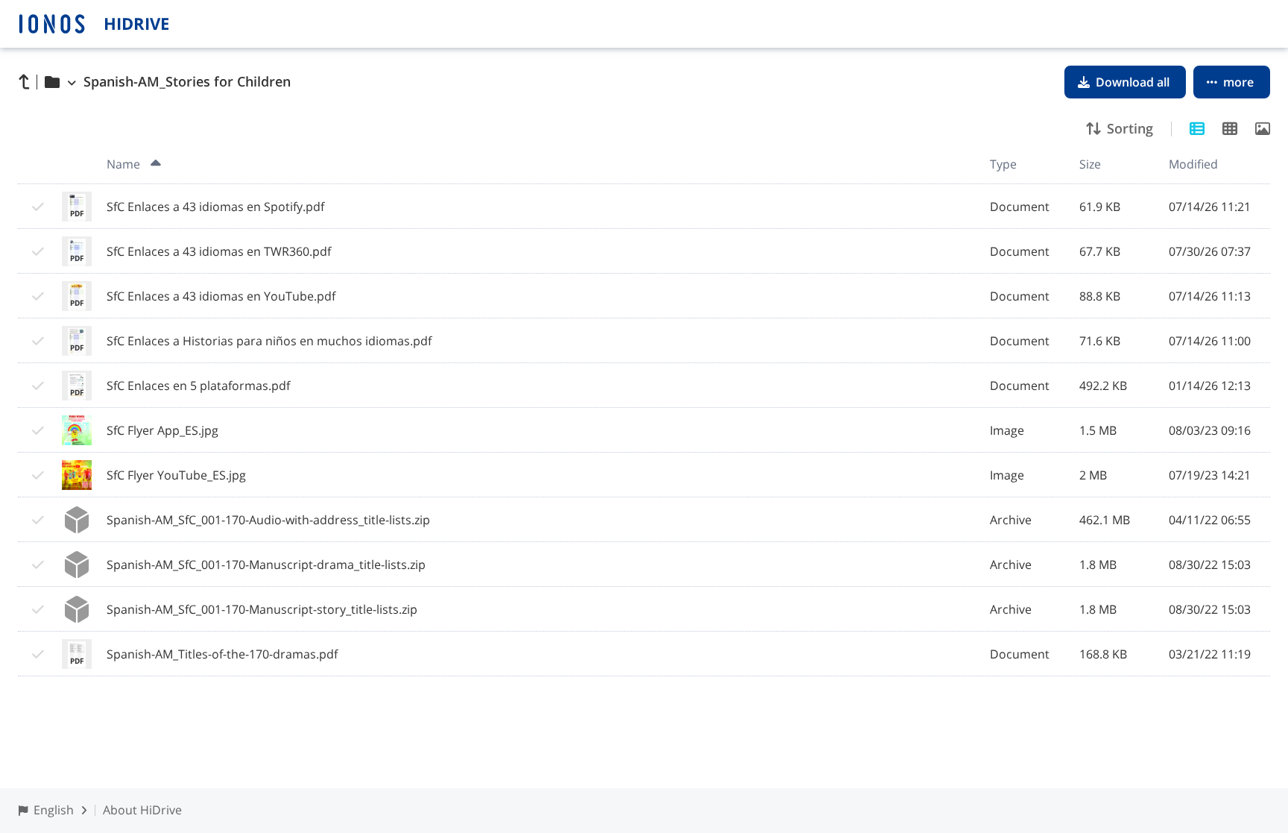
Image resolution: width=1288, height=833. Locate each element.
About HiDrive (142, 810)
